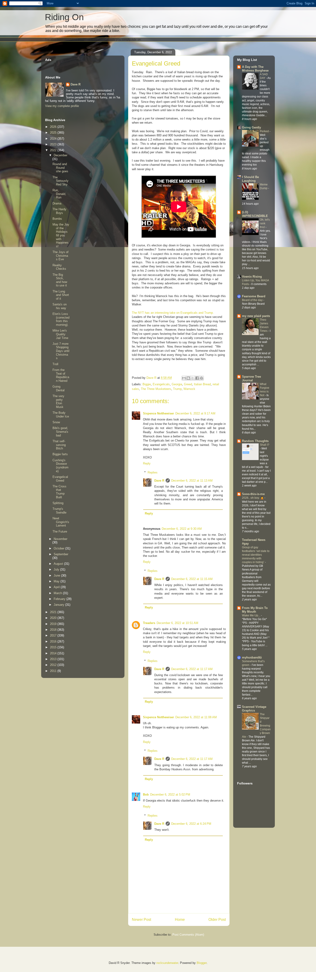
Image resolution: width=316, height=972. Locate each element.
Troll (55, 364)
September (61, 554)
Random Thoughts (255, 441)
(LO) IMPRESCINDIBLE (255, 214)
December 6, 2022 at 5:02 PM (170, 794)
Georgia (177, 384)
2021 (53, 612)
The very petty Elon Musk (58, 401)
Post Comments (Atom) (188, 934)
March (58, 593)
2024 (53, 138)
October (59, 548)
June (57, 575)
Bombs (57, 218)
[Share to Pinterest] (201, 378)
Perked (265, 131)
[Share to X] (192, 378)
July (57, 569)
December (60, 155)
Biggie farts (60, 454)
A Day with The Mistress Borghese (255, 68)
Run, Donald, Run (59, 193)
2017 (53, 635)
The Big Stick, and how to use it (60, 280)
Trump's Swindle (59, 510)
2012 (53, 665)
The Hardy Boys (59, 211)
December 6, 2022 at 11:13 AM (192, 480)
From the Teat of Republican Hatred (61, 375)
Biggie (147, 384)
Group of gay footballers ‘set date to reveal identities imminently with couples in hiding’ (256, 555)
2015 (53, 647)
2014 (53, 653)
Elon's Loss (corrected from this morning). (61, 319)
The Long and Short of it (61, 295)
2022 (53, 150)
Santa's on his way (60, 306)
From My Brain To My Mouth (255, 609)
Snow (56, 422)
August (59, 563)
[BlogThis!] (188, 378)
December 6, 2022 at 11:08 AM (196, 717)
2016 (53, 641)
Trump (177, 389)
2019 (53, 624)
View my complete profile (62, 106)
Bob (146, 794)
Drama (57, 203)
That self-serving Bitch (59, 444)
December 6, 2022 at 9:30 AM (182, 528)
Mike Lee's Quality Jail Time (60, 334)
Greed (188, 384)
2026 (53, 127)
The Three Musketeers (156, 389)
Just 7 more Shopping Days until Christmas (61, 351)
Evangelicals (161, 384)
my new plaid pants (256, 316)
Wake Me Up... (251, 615)
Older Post (217, 920)
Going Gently (251, 127)
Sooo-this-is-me (253, 494)
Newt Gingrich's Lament (61, 522)
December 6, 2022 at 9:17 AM (195, 413)
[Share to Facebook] (197, 378)
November (60, 539)
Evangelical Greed (60, 478)
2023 (53, 144)
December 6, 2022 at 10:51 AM (177, 623)
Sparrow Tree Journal (251, 378)
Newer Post (141, 920)
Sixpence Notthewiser (158, 413)
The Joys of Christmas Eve (60, 255)
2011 (53, 671)
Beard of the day (252, 300)
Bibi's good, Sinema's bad (60, 431)
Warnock (189, 389)
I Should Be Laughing (250, 178)
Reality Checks (59, 267)
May (57, 581)
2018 (53, 629)
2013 (53, 659)
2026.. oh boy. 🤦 (253, 497)
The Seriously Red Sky (60, 181)
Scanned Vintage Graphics (254, 708)
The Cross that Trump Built (59, 492)
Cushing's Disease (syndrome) (60, 465)
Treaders (149, 623)
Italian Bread (202, 384)
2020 (53, 618)
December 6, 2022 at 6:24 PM (191, 823)
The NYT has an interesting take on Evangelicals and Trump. (173, 312)
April (57, 587)
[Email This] (184, 378)
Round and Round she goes (60, 167)
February (60, 599)
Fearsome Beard (253, 296)
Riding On (64, 17)
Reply (147, 463)
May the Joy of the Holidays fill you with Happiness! (61, 235)
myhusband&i (252, 657)
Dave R (159, 480)
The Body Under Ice (61, 414)
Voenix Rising (252, 276)
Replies (153, 472)
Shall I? (264, 444)
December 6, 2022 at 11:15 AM (192, 579)
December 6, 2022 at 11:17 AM (192, 669)
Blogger (202, 963)
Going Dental (59, 388)
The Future (60, 531)
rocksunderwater (167, 963)
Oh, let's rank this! (265, 223)
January (59, 604)
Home (180, 920)
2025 (53, 132)
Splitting (58, 503)
